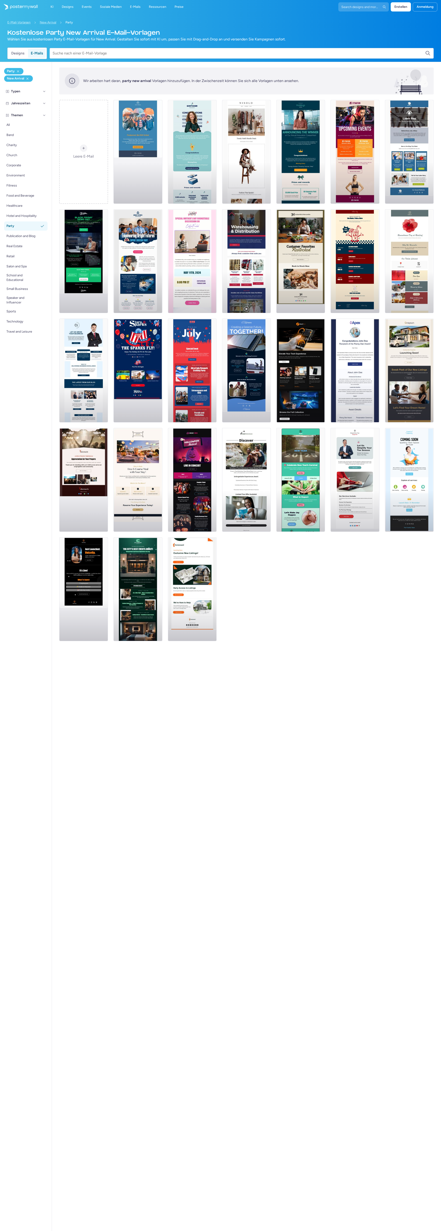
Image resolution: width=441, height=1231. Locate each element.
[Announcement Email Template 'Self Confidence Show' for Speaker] (83, 589)
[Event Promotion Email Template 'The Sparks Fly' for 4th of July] (137, 370)
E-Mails (37, 53)
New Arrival (48, 22)
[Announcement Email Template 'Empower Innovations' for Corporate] (192, 152)
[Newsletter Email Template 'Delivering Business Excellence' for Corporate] (83, 370)
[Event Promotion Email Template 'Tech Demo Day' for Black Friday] (83, 261)
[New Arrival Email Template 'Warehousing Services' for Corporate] (246, 261)
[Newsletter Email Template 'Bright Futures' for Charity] (137, 261)
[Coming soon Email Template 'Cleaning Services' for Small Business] (409, 480)
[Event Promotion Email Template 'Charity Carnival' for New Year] (300, 480)
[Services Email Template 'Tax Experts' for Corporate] (355, 480)
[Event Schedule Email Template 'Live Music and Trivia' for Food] (355, 261)
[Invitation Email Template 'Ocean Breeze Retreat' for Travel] (246, 480)
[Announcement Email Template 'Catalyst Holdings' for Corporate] (300, 152)
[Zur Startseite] (19, 6)
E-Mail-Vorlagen (19, 22)
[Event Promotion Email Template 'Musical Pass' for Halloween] (192, 480)
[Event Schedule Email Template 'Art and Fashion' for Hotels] (137, 589)
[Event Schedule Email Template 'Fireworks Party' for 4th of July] (192, 370)
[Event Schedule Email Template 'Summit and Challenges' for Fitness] (355, 152)
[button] (44, 91)
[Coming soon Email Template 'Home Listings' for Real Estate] (192, 589)
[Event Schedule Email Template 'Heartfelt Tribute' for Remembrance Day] (409, 261)
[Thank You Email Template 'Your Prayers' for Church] (83, 480)
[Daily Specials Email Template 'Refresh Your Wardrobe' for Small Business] (246, 152)
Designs (17, 53)
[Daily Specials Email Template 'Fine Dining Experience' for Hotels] (137, 480)
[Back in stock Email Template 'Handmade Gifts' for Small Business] (300, 261)
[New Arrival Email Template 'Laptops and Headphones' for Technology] (300, 370)
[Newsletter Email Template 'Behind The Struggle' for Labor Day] (409, 152)
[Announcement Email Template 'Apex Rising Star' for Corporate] (355, 370)
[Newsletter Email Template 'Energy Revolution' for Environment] (246, 370)
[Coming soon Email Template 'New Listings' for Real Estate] (409, 370)
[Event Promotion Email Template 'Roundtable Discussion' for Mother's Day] (192, 261)
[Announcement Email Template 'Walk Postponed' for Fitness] (137, 152)
